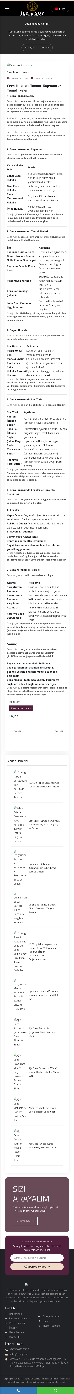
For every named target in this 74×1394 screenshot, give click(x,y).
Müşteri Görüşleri (52, 1325)
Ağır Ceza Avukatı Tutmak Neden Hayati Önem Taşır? (42, 1145)
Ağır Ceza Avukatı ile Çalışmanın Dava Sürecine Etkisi (42, 1032)
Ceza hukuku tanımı (21, 708)
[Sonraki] (60, 734)
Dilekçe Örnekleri (52, 1316)
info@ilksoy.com (19, 1354)
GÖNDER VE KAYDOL (35, 1266)
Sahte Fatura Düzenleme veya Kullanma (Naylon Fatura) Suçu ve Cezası (44, 824)
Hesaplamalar (17, 1332)
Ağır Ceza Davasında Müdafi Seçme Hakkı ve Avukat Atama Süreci (44, 1071)
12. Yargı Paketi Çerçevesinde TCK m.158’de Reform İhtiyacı (44, 784)
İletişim (13, 1327)
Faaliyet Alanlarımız (19, 1318)
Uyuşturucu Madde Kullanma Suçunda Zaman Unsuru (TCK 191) (43, 994)
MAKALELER (15, 1337)
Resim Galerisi (17, 1323)
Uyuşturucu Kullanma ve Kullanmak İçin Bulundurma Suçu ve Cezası (42, 867)
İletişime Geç (23, 1221)
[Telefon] (18, 1390)
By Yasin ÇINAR (37, 1385)
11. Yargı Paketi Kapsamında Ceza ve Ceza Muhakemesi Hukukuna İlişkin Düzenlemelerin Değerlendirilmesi (43, 951)
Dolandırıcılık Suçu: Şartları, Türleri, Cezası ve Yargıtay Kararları (42, 908)
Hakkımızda (15, 1314)
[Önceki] (14, 734)
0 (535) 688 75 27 (19, 1349)
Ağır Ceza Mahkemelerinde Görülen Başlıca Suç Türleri (42, 1109)
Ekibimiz (47, 1321)
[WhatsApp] (55, 1390)
